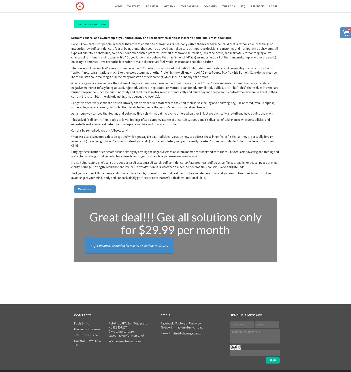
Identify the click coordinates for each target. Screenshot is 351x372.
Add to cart (86, 189)
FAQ (243, 6)
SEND (272, 360)
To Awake (152, 6)
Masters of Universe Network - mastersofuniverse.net (183, 325)
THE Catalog (189, 6)
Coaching (210, 6)
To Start (133, 6)
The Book (228, 6)
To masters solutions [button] (91, 24)
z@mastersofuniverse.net (126, 341)
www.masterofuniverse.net (126, 335)
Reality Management (187, 333)
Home (118, 6)
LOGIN (273, 6)
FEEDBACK (257, 6)
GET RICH (170, 6)
